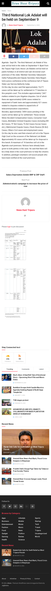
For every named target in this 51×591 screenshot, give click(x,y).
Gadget (5, 533)
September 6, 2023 (33, 25)
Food (4, 530)
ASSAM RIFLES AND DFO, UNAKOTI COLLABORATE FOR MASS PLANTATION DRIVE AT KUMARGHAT (28, 411)
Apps (4, 518)
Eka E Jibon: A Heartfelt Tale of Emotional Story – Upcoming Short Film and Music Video (29, 377)
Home (4, 11)
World (37, 537)
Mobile (21, 521)
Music (20, 527)
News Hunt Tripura (16, 25)
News (9, 11)
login (9, 227)
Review (21, 537)
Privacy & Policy (25, 579)
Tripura (38, 530)
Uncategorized (41, 533)
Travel (37, 527)
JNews (9, 583)
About (4, 579)
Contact (37, 579)
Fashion (5, 527)
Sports (37, 518)
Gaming (5, 537)
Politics (21, 533)
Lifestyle (21, 518)
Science (21, 540)
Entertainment (7, 524)
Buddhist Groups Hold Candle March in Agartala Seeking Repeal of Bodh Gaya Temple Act (28, 390)
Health (4, 540)
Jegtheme (5, 585)
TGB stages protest (20, 400)
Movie (20, 524)
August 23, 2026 (9, 452)
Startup (38, 521)
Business (5, 521)
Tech (37, 524)
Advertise (13, 579)
